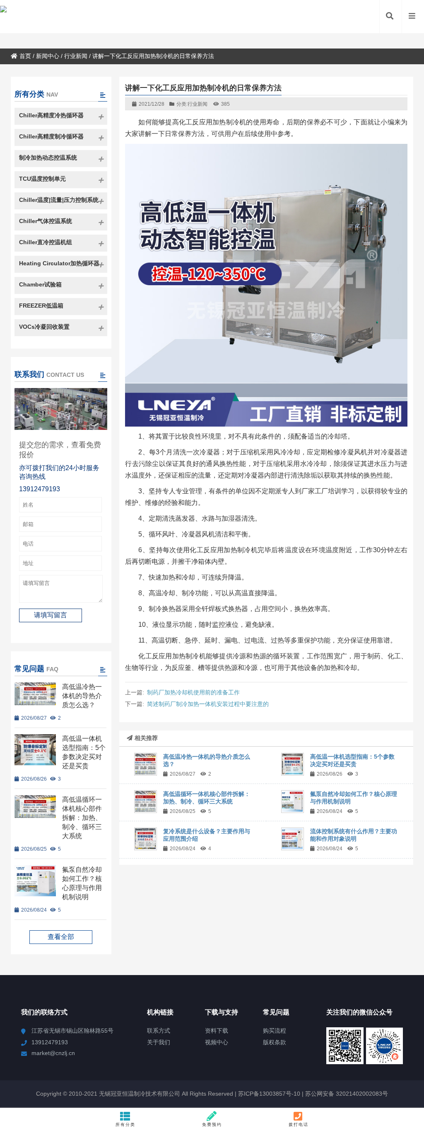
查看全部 (61, 936)
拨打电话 (298, 1124)
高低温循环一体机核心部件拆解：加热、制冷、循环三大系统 (82, 817)
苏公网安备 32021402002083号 (346, 1093)
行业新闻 (75, 56)
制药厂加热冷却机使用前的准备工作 (193, 692)
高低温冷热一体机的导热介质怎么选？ (82, 695)
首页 (25, 56)
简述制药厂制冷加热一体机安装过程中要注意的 (208, 704)
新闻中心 (47, 56)
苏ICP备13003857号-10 (268, 1093)
